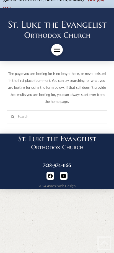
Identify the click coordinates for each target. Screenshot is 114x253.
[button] (57, 50)
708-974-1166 (57, 165)
